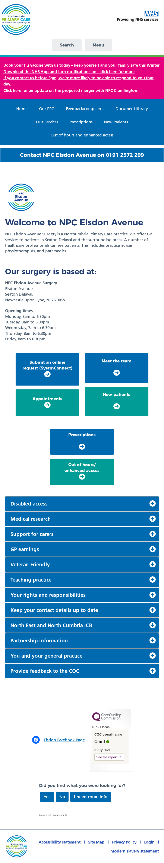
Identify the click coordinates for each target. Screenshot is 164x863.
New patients (116, 394)
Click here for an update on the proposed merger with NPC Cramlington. (70, 90)
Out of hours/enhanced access (82, 467)
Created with (51, 815)
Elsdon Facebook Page (64, 739)
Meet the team (117, 361)
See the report (106, 757)
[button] (47, 797)
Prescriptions (82, 434)
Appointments (47, 398)
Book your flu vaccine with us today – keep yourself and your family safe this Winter (81, 65)
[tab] (82, 503)
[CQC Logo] (106, 720)
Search (67, 45)
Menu (98, 45)
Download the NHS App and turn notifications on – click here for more (69, 71)
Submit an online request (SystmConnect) (47, 365)
